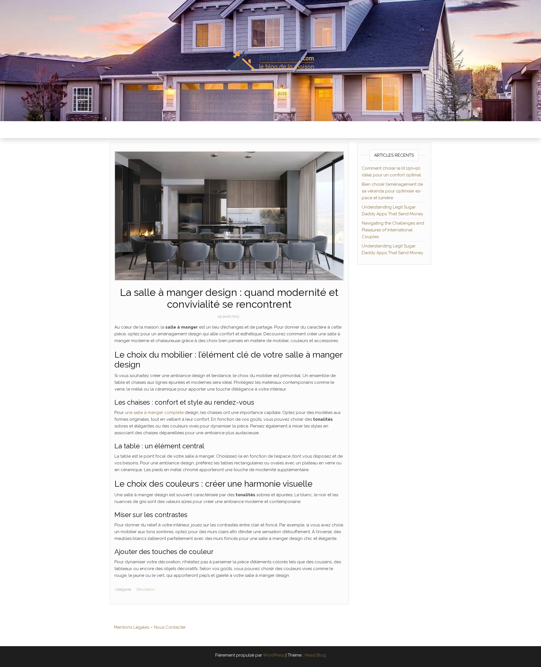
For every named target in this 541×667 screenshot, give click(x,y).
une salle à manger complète (154, 412)
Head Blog (315, 655)
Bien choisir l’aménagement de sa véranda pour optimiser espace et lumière (392, 191)
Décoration (145, 589)
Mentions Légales (131, 627)
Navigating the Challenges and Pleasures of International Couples (393, 230)
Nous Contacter (170, 627)
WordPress (274, 655)
